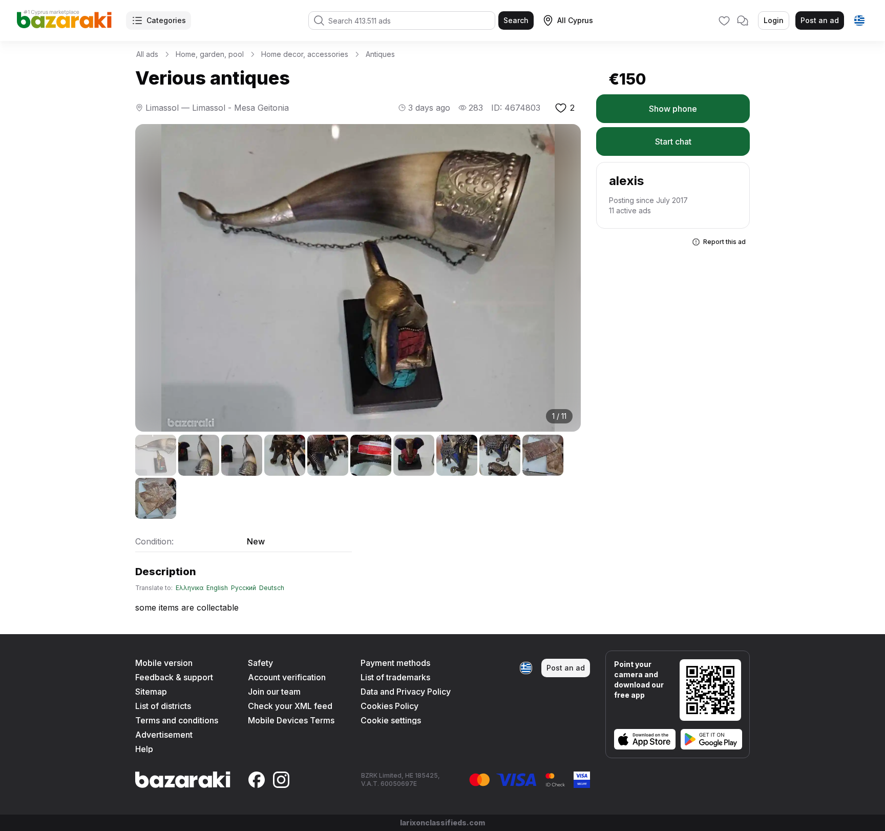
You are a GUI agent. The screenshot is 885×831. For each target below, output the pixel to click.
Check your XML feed (290, 706)
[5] (327, 455)
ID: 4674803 (515, 107)
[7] (413, 455)
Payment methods (395, 663)
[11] (155, 498)
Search (516, 20)
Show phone (673, 109)
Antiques (380, 54)
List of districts (163, 706)
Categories (166, 20)
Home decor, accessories (304, 54)
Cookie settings (391, 720)
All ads (147, 54)
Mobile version (164, 663)
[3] (241, 455)
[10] (542, 455)
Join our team (274, 691)
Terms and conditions (176, 720)
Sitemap (151, 691)
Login (774, 20)
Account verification (287, 677)
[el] (859, 20)
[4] (284, 455)
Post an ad (819, 20)
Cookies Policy (389, 706)
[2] (198, 455)
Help (144, 749)
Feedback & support (174, 677)
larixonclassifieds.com (442, 822)
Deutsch (271, 588)
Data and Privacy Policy (406, 691)
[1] (155, 455)
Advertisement (164, 735)
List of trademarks (395, 677)
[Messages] (742, 20)
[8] (456, 455)
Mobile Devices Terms (291, 720)
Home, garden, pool (210, 54)
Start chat (673, 141)
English (217, 588)
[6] (370, 455)
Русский (243, 588)
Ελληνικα (189, 588)
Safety (260, 663)
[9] (499, 455)
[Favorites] (724, 20)
